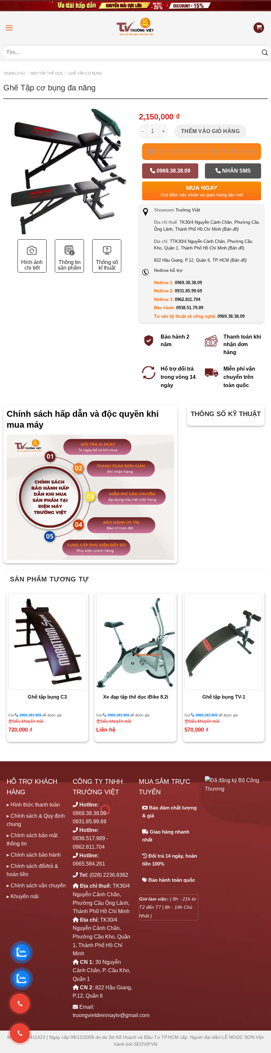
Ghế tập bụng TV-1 (223, 697)
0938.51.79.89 (189, 307)
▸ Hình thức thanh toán (33, 804)
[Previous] (7, 669)
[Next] (264, 669)
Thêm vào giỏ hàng (210, 131)
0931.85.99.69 (188, 290)
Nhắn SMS (236, 171)
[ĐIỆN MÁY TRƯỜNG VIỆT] (136, 27)
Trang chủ (14, 73)
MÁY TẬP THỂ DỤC (46, 73)
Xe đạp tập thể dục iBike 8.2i (135, 697)
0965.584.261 (89, 864)
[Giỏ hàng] (258, 27)
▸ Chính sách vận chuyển (36, 885)
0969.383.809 (30, 715)
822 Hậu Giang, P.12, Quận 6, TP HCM (200, 260)
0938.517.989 (89, 838)
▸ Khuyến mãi (23, 896)
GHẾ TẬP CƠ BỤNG (85, 73)
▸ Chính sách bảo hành (34, 855)
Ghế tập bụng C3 (47, 697)
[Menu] (9, 27)
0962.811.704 (187, 299)
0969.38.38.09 (172, 171)
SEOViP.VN (145, 1044)
